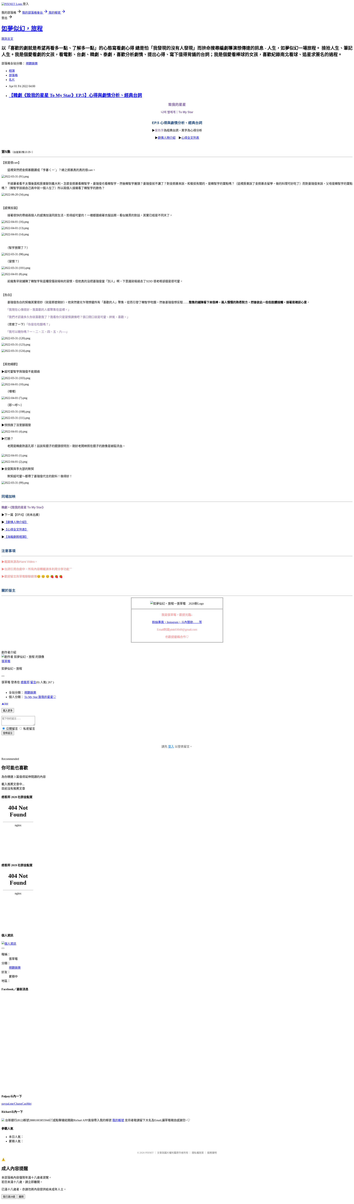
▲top (4, 703)
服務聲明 (212, 1152)
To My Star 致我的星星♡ (40, 697)
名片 (12, 79)
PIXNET (149, 1152)
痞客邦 (25, 682)
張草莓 (5, 661)
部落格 (13, 75)
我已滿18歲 (9, 1196)
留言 (33, 682)
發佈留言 (8, 733)
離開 (21, 1196)
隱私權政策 (198, 1152)
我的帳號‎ (118, 1120)
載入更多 (8, 710)
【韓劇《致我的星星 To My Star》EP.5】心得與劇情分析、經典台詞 (75, 95)
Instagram (177, 622)
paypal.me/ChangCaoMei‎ (16, 1103)
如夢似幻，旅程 (22, 28)
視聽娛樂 (32, 63)
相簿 (12, 70)
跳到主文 (7, 38)
